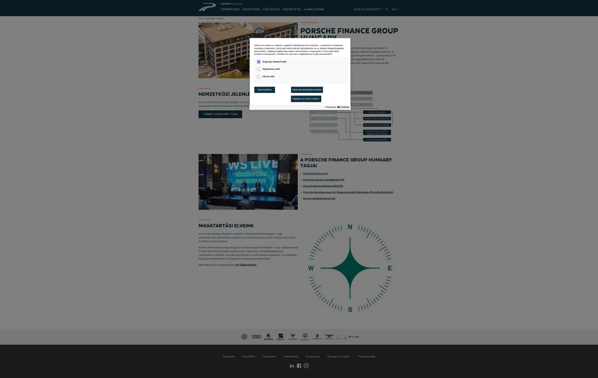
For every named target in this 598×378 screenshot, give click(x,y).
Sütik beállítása (265, 90)
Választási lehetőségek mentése (307, 90)
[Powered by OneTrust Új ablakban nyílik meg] (337, 108)
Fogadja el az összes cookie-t (306, 99)
